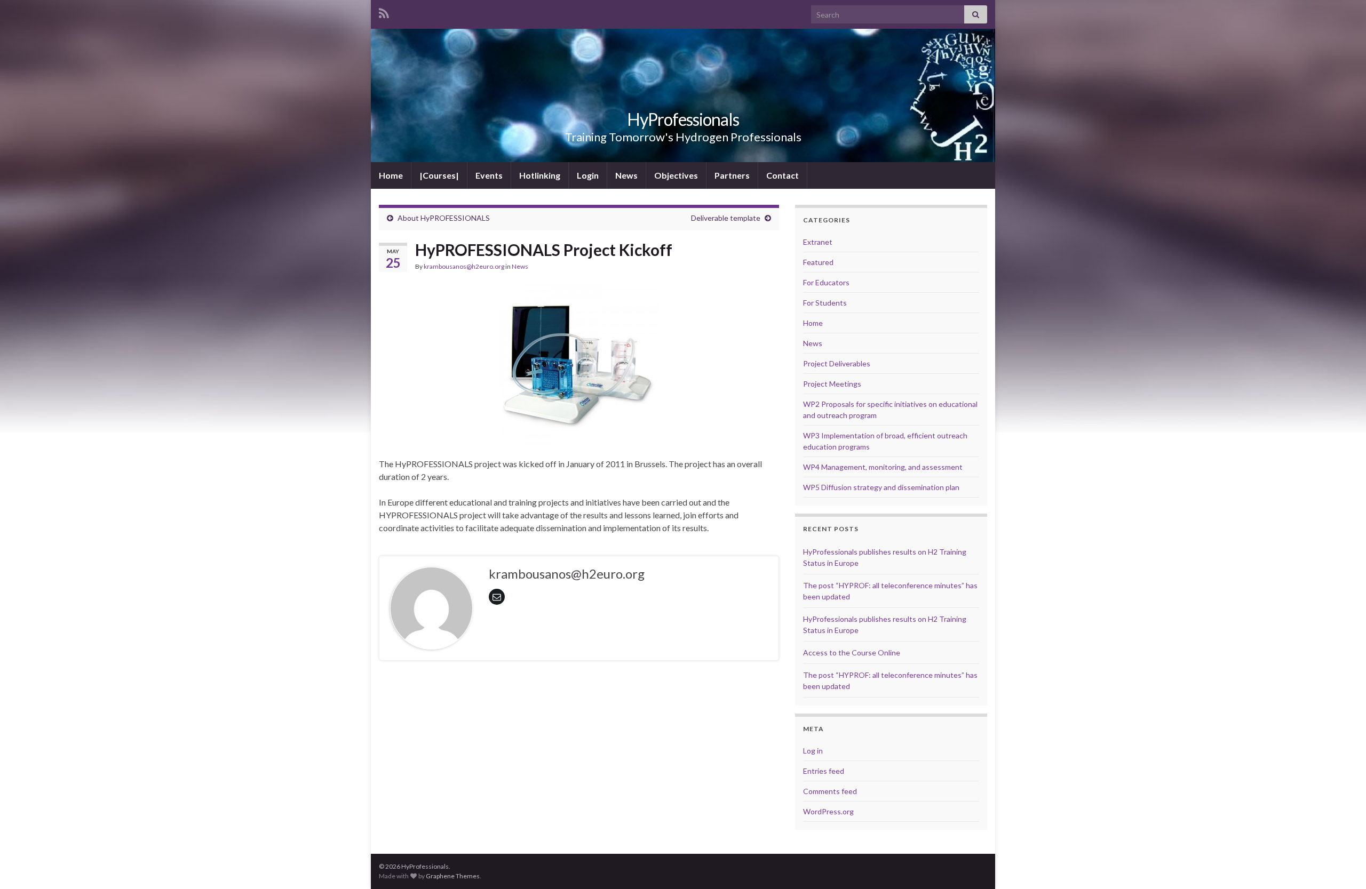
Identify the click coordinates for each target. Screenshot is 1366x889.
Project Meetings (832, 383)
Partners (732, 175)
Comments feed (830, 791)
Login (588, 175)
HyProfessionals (683, 119)
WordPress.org (828, 811)
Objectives (676, 175)
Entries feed (823, 770)
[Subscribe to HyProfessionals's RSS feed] (384, 11)
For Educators (826, 282)
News (626, 175)
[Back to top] (1342, 865)
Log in (813, 750)
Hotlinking (539, 175)
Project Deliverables (836, 363)
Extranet (817, 241)
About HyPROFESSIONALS (444, 217)
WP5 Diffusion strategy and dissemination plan (881, 487)
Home (391, 175)
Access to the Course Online (851, 652)
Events (489, 175)
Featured (818, 262)
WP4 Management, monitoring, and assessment (883, 466)
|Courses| (439, 175)
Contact (782, 175)
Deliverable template (725, 217)
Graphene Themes (453, 876)
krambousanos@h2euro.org (464, 266)
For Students (825, 302)
